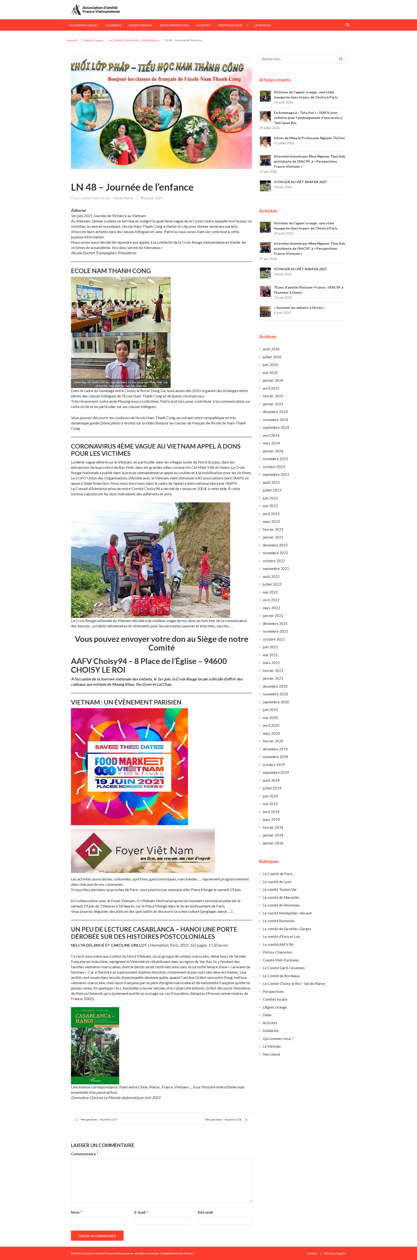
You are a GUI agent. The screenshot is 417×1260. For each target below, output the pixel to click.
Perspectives (273, 991)
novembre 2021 (275, 631)
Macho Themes (184, 1253)
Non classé (271, 1054)
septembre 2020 (276, 702)
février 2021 (273, 670)
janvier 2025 (273, 404)
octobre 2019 (274, 764)
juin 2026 (270, 364)
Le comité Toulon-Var (280, 889)
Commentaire (84, 1153)
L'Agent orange (275, 1007)
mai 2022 (270, 592)
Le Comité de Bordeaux (281, 976)
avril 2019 (271, 812)
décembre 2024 (275, 411)
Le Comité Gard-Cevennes (284, 968)
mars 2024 (271, 443)
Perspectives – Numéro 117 (99, 1119)
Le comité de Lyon (277, 881)
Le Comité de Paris (278, 874)
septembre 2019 (276, 772)
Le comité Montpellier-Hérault (287, 913)
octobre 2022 (274, 561)
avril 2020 (271, 725)
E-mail (141, 1212)
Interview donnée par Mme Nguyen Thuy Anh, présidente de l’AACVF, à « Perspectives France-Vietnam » (310, 161)
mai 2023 (270, 506)
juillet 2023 (272, 490)
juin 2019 (270, 796)
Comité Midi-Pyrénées (281, 960)
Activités (203, 25)
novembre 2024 (275, 419)
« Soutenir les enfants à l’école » (299, 307)
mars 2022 (271, 608)
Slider (267, 1015)
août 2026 (271, 349)
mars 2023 (271, 521)
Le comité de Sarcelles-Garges (287, 929)
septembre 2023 (276, 474)
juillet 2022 (272, 584)
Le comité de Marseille (281, 897)
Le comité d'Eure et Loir (281, 936)
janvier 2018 (273, 843)
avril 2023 (271, 514)
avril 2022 (271, 600)
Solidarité (113, 25)
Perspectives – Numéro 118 (223, 1119)
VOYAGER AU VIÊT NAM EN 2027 (300, 182)
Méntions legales (335, 1253)
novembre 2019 (275, 757)
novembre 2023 (275, 459)
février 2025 (273, 396)
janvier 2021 (273, 678)
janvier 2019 (273, 835)
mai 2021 (270, 655)
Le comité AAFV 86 (278, 944)
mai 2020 (270, 717)
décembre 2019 (275, 749)
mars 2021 (271, 662)
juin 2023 (270, 498)
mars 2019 (271, 819)
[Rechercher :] (302, 59)
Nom (76, 1212)
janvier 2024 (273, 451)
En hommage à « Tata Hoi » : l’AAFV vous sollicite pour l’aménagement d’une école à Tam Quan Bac (308, 118)
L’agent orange (141, 25)
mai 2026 (270, 372)
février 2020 (273, 741)
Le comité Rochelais (279, 921)
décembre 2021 (275, 623)
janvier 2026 (273, 380)
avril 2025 (271, 388)
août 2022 (271, 576)
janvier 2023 (273, 537)
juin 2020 (270, 709)
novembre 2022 (275, 553)
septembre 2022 (276, 568)
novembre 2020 (275, 694)
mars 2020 (271, 733)
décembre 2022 (275, 545)
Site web (205, 1212)
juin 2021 (270, 647)
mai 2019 (270, 804)
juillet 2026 (272, 357)
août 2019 (271, 780)
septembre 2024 (276, 427)
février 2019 (273, 827)
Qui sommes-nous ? (83, 25)
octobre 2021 (274, 639)
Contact (312, 1253)
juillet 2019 (272, 788)
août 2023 (271, 482)
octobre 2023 (274, 466)
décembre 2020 (275, 686)
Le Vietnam (262, 25)
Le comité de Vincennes (281, 905)
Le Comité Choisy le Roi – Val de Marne (104, 198)
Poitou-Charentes (277, 952)
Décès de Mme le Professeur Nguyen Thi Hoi (309, 138)
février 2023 (273, 529)
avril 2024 (271, 435)
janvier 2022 (273, 615)
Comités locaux (230, 25)
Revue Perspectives (174, 25)
